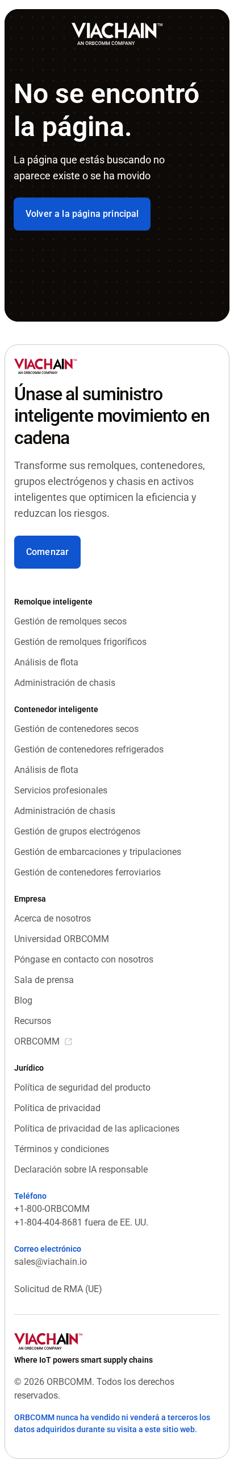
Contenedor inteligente (56, 709)
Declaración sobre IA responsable (81, 1169)
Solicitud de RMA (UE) (58, 1289)
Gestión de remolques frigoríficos (80, 641)
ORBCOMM (37, 1041)
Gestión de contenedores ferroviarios (87, 872)
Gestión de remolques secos (70, 621)
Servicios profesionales (60, 790)
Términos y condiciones (61, 1149)
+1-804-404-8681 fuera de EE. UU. (81, 1222)
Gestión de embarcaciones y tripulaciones (97, 851)
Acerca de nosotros (52, 918)
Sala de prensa (44, 979)
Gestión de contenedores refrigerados (89, 749)
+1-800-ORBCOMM (52, 1208)
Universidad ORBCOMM (61, 939)
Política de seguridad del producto (82, 1087)
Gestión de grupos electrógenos (77, 831)
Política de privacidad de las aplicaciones (96, 1128)
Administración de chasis (64, 682)
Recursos (32, 1020)
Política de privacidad (57, 1108)
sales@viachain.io (50, 1261)
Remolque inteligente (53, 601)
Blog (23, 1000)
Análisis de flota (46, 662)
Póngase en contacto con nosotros (83, 959)
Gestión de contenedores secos (76, 728)
